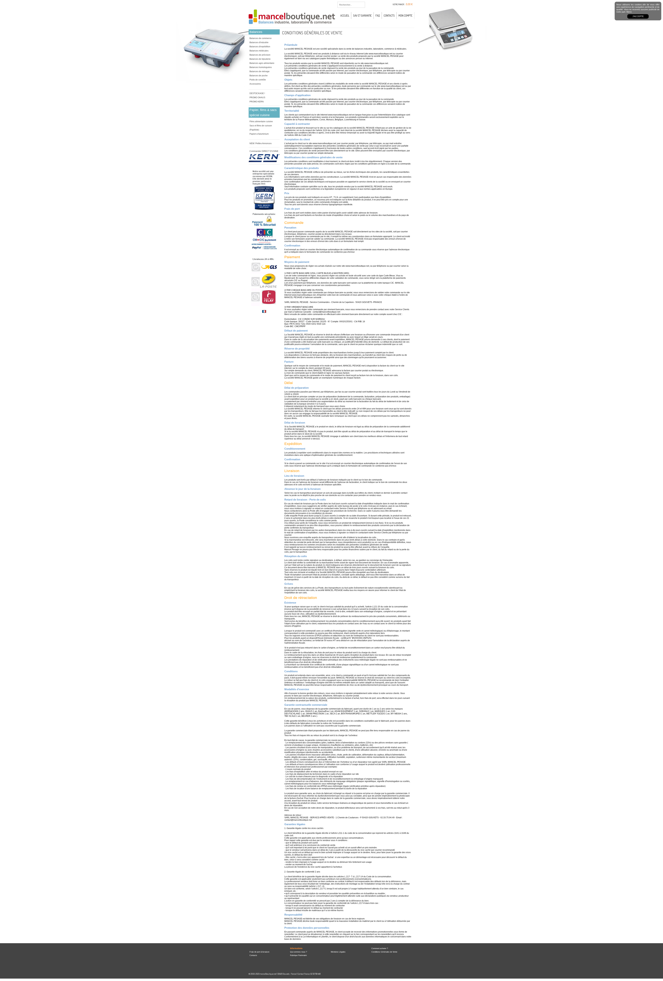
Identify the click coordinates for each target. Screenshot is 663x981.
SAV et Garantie (362, 15)
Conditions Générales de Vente (384, 952)
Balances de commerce (260, 38)
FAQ (378, 15)
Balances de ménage (259, 71)
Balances (255, 32)
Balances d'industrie (258, 42)
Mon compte (405, 15)
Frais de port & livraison (259, 952)
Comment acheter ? (379, 948)
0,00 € (409, 4)
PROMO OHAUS (257, 97)
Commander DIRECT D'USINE (263, 151)
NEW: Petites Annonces (260, 143)
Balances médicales (258, 51)
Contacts (389, 15)
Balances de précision (259, 55)
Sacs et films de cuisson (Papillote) (260, 127)
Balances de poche (258, 75)
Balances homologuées (260, 67)
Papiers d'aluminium (259, 134)
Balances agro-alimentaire (261, 63)
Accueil (344, 15)
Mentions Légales (338, 952)
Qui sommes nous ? (298, 952)
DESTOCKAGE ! (257, 93)
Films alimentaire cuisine (261, 121)
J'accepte (638, 16)
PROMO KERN (256, 101)
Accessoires (255, 84)
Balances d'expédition (259, 46)
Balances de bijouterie (260, 59)
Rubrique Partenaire (298, 955)
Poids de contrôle (257, 80)
